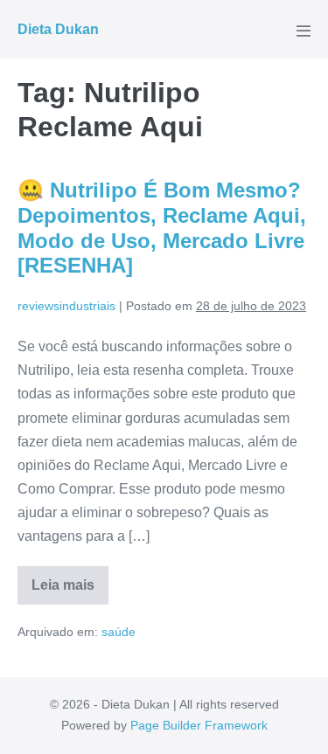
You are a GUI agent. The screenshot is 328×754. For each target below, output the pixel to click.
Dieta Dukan (58, 29)
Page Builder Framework (199, 725)
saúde (118, 632)
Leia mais (69, 591)
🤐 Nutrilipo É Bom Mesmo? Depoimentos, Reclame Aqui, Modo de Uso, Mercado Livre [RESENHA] (161, 227)
